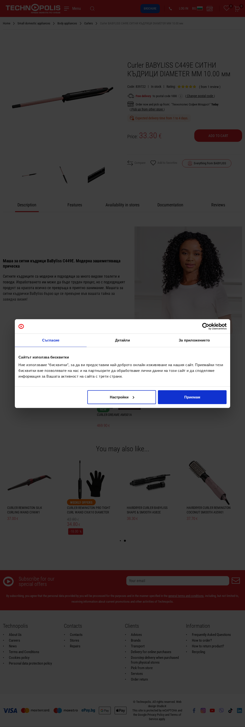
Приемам (192, 397)
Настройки (119, 397)
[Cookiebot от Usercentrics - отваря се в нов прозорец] (206, 326)
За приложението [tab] (194, 340)
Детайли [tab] (122, 340)
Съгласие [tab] (50, 340)
